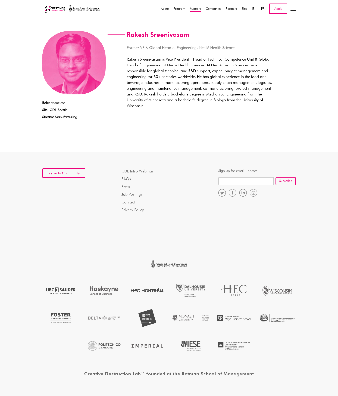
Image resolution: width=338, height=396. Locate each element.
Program (179, 8)
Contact (128, 202)
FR (262, 8)
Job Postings (131, 195)
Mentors (195, 8)
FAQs (126, 179)
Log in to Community (64, 173)
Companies (213, 8)
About (165, 8)
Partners (231, 8)
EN (254, 8)
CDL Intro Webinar (137, 171)
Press (125, 187)
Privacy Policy (132, 210)
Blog (245, 8)
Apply (278, 8)
